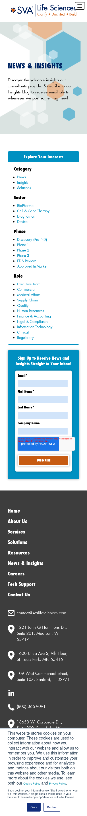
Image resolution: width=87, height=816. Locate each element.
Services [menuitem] (16, 531)
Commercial (26, 289)
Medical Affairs (28, 294)
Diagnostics (26, 216)
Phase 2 (23, 250)
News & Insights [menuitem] (25, 563)
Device (22, 221)
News (21, 177)
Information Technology (34, 326)
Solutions (24, 187)
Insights (22, 182)
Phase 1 (23, 244)
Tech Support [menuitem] (21, 584)
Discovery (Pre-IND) (32, 239)
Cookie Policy (31, 783)
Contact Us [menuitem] (19, 594)
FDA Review (26, 260)
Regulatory (25, 337)
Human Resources (30, 310)
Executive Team (28, 284)
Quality (23, 305)
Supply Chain (27, 300)
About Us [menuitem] (17, 521)
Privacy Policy (57, 783)
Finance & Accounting (34, 316)
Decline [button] (51, 807)
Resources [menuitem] (19, 552)
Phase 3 (23, 255)
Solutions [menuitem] (17, 542)
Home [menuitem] (14, 510)
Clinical (23, 332)
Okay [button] (34, 807)
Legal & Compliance (32, 321)
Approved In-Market (32, 266)
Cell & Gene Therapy (33, 210)
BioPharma (25, 205)
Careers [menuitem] (16, 573)
